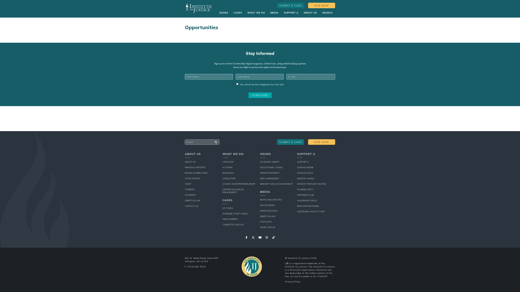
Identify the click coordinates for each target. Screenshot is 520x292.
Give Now (321, 5)
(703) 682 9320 (197, 266)
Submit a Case (290, 5)
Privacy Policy (292, 281)
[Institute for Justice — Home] (198, 8)
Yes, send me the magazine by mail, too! (262, 84)
